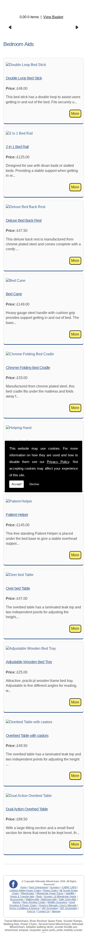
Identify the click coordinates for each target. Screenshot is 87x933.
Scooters (55, 887)
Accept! (17, 484)
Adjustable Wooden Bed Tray (29, 662)
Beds (39, 896)
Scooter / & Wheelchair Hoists (60, 896)
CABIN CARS (69, 887)
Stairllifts (70, 893)
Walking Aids (32, 899)
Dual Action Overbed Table (27, 809)
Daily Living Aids (67, 899)
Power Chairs (50, 890)
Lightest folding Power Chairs (25, 890)
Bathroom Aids (49, 899)
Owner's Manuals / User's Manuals (58, 905)
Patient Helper (17, 514)
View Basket (53, 17)
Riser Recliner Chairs (34, 902)
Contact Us (43, 911)
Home (23, 887)
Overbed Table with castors (27, 735)
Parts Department (38, 887)
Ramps (16, 902)
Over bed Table (18, 588)
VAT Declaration (68, 908)
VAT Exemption (50, 908)
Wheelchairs (27, 893)
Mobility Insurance (57, 902)
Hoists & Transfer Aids (22, 896)
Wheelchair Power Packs (50, 893)
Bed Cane (14, 294)
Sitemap (56, 911)
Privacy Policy (58, 462)
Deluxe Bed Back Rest (23, 220)
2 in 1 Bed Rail (17, 147)
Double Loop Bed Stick (24, 78)
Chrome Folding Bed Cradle (28, 367)
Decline (34, 484)
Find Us (31, 911)
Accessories (17, 899)
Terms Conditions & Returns (24, 908)
